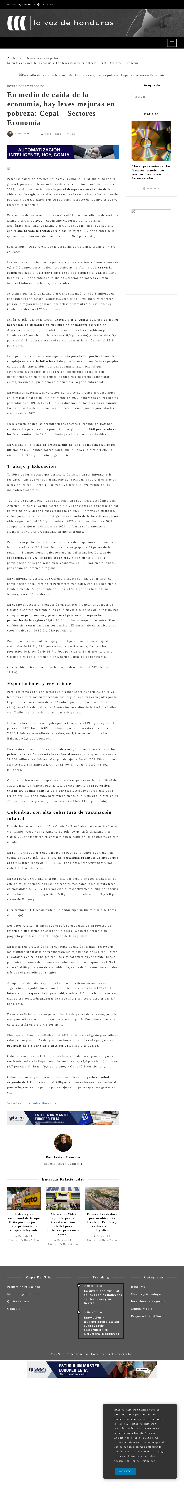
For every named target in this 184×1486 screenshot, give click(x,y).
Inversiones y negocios (26, 86)
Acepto (125, 1471)
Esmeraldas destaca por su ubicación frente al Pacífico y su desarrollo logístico (102, 1222)
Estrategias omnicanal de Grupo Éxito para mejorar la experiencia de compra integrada (24, 1222)
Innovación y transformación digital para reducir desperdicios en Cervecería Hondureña (101, 1325)
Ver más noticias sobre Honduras (31, 1103)
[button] (144, 188)
